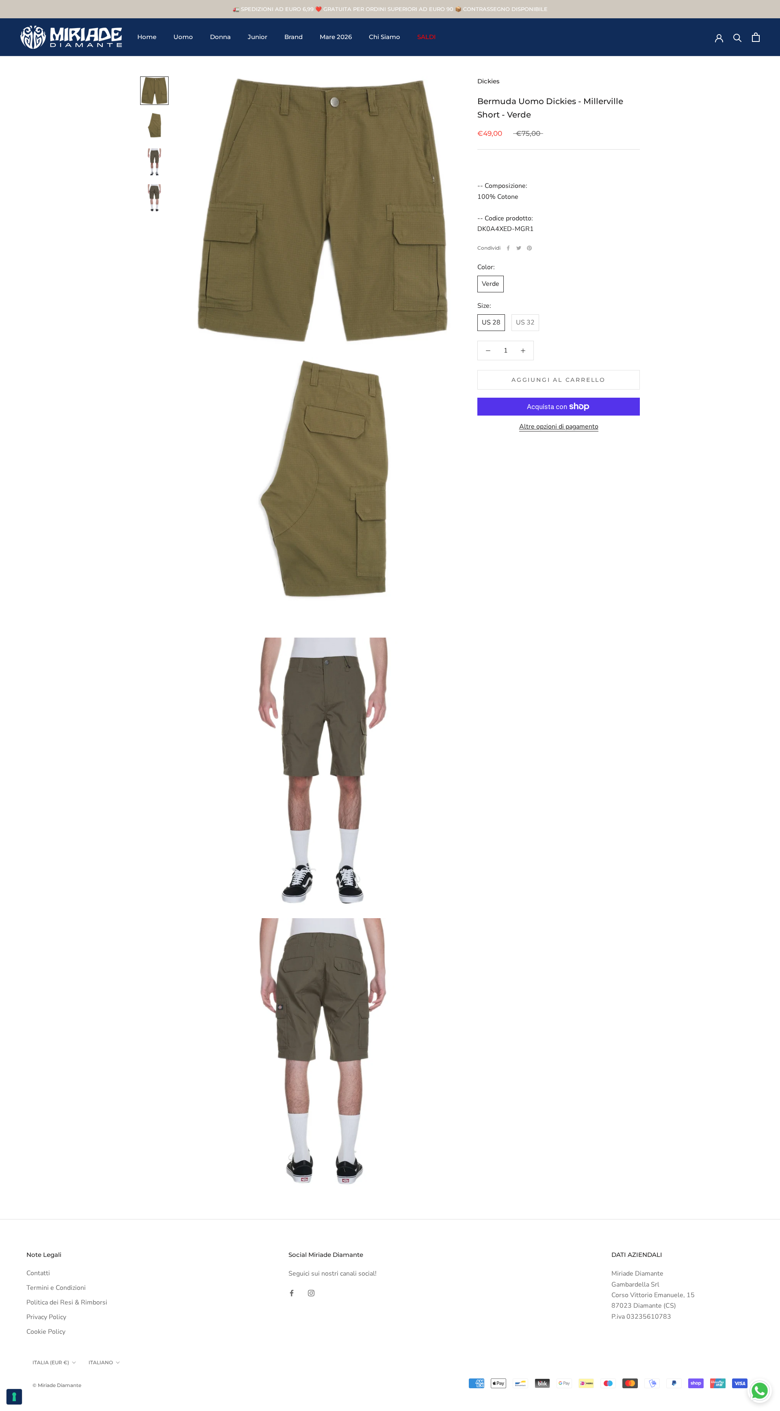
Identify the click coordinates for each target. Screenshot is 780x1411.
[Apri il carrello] (756, 37)
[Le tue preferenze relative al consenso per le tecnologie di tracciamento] (14, 1396)
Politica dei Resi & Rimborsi (66, 1302)
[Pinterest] (529, 248)
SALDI (426, 37)
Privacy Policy (46, 1317)
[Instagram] (311, 1292)
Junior (257, 37)
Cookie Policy (45, 1331)
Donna (220, 37)
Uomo (183, 37)
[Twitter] (518, 248)
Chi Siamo (384, 37)
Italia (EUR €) (50, 1362)
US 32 (525, 322)
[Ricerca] (737, 37)
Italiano (101, 1362)
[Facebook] (508, 248)
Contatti (38, 1273)
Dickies (488, 81)
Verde (490, 284)
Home (146, 37)
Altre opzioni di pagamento (558, 426)
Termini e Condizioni (56, 1287)
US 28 (491, 322)
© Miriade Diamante (56, 1385)
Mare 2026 (336, 37)
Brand (293, 37)
